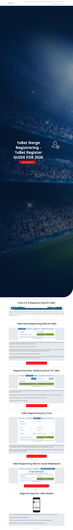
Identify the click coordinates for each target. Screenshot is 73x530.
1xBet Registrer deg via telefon (50, 1)
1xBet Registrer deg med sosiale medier (58, 4)
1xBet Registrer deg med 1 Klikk (40, 1)
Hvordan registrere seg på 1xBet (28, 1)
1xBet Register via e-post (60, 1)
